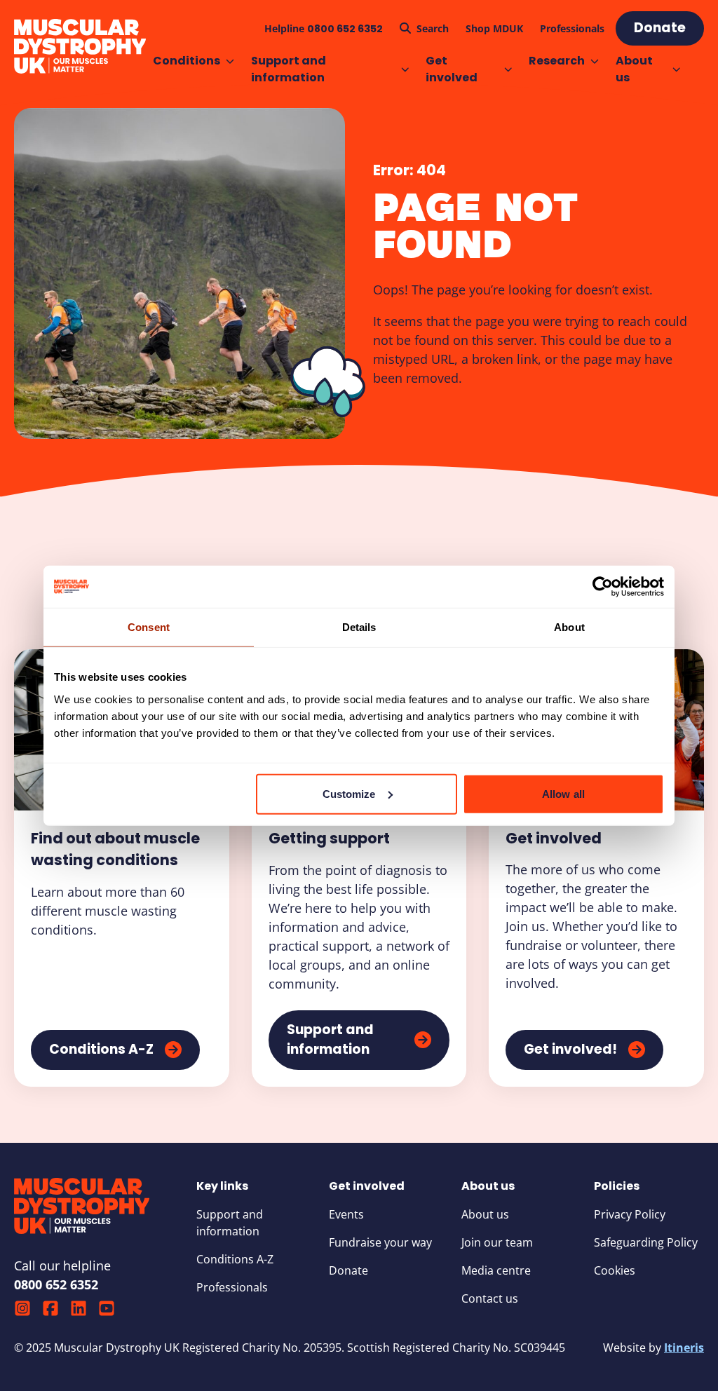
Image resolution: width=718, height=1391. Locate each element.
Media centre (496, 1270)
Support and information (288, 69)
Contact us (489, 1298)
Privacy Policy (629, 1214)
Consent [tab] (149, 627)
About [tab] (569, 627)
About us (634, 69)
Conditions (186, 61)
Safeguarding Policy (646, 1242)
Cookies (614, 1270)
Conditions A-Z (234, 1259)
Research (557, 61)
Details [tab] (359, 627)
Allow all (563, 793)
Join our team (497, 1242)
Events (346, 1214)
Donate (348, 1270)
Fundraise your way (380, 1242)
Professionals (232, 1287)
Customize (349, 793)
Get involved (451, 69)
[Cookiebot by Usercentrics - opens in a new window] (602, 586)
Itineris (684, 1347)
